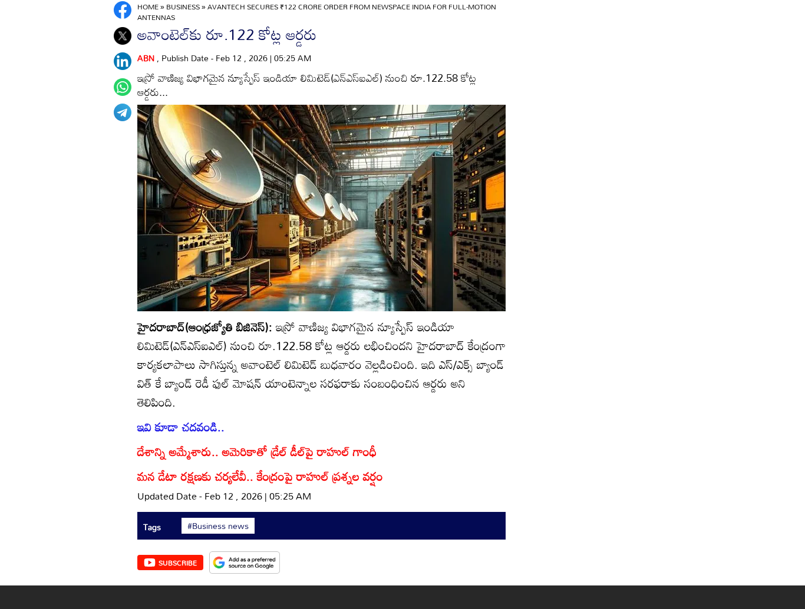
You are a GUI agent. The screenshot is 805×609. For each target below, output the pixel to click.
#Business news (218, 526)
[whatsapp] (122, 87)
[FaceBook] (122, 10)
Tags (152, 527)
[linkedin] (122, 61)
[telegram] (122, 112)
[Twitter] (122, 36)
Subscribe (178, 562)
